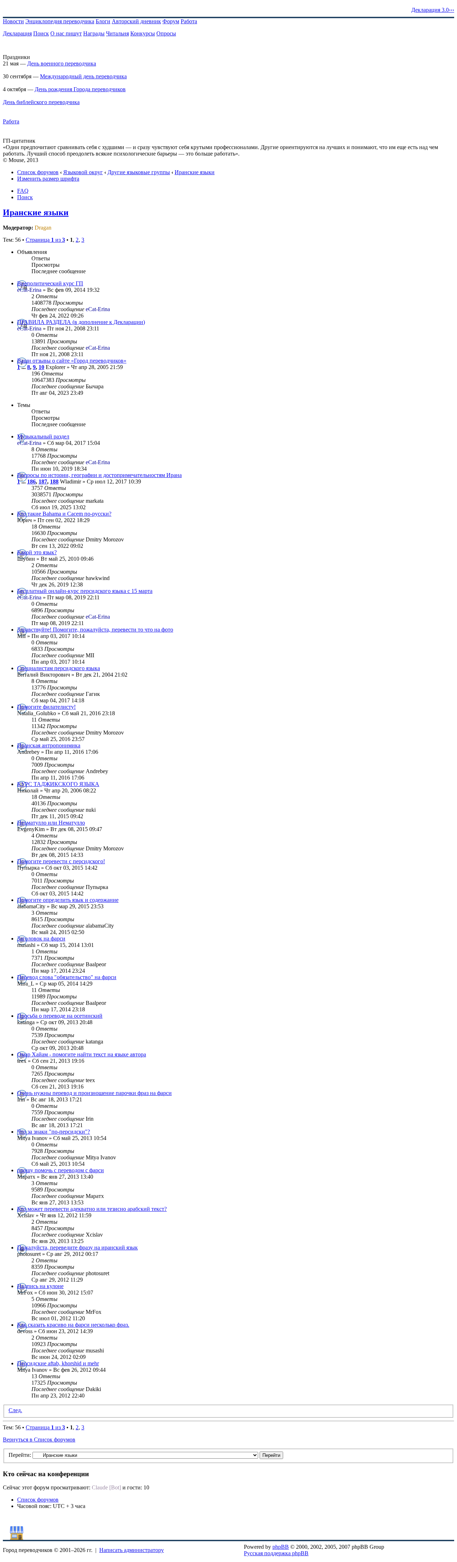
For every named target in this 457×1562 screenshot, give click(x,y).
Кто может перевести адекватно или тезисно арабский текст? (92, 1209)
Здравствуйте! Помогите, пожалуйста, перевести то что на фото (95, 630)
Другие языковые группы (138, 172)
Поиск (41, 33)
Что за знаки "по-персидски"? (53, 1132)
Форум (170, 21)
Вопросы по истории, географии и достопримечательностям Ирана (99, 475)
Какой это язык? (37, 552)
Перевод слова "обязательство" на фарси (66, 977)
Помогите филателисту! (46, 707)
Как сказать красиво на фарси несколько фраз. (73, 1325)
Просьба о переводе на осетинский (59, 1016)
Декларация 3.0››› (432, 10)
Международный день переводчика (83, 76)
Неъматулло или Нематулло (51, 823)
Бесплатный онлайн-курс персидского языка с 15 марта (84, 591)
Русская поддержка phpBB (276, 1553)
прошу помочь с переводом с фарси (60, 1170)
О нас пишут (66, 33)
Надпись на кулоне (40, 1286)
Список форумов (38, 172)
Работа (189, 21)
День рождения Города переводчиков (80, 89)
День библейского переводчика (41, 102)
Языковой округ (83, 172)
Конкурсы (142, 33)
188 (54, 481)
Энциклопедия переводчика (59, 21)
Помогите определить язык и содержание (68, 900)
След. (15, 1410)
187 (43, 481)
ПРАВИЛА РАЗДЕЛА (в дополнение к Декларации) (81, 322)
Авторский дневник (136, 21)
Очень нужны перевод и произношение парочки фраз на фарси (94, 1093)
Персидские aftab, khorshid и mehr (58, 1363)
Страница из (45, 240)
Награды (94, 33)
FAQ (23, 191)
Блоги (103, 21)
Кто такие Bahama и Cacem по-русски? (64, 514)
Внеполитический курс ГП (50, 283)
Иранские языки (195, 172)
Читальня (117, 33)
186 (31, 481)
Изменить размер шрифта (48, 179)
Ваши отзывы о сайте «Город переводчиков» (71, 361)
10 (41, 367)
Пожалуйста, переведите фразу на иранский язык (77, 1247)
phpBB (280, 1547)
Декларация (17, 33)
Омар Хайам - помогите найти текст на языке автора (81, 1054)
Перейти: (20, 1455)
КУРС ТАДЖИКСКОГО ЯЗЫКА (58, 784)
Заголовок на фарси (41, 938)
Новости (13, 21)
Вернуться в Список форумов (39, 1439)
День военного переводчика (61, 63)
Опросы (166, 33)
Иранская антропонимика (48, 745)
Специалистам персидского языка (58, 668)
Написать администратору (131, 1550)
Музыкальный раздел (43, 436)
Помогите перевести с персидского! (61, 861)
